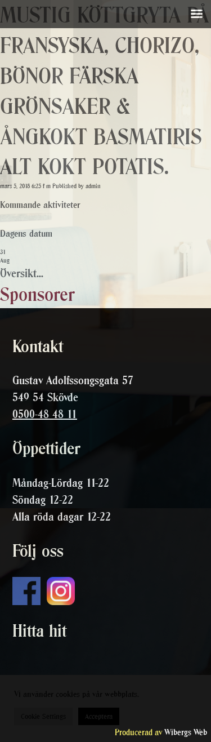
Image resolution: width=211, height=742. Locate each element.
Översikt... (21, 273)
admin (93, 186)
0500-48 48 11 (44, 414)
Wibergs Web (185, 732)
